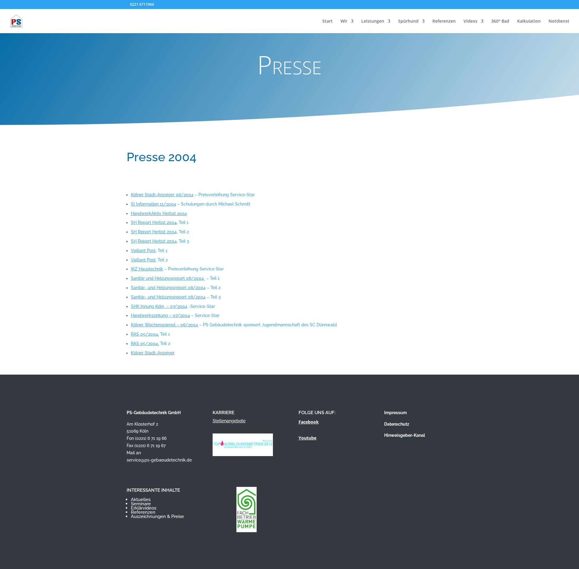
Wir (343, 21)
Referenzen (444, 21)
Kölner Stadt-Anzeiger (153, 352)
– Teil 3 (176, 297)
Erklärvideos (143, 508)
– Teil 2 (175, 287)
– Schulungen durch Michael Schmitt (190, 204)
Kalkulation (529, 21)
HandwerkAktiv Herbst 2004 (159, 213)
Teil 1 (150, 334)
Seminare (141, 504)
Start (327, 21)
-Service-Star (173, 306)
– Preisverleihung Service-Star (193, 194)
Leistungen (372, 21)
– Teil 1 (175, 278)
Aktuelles (140, 499)
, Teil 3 (160, 241)
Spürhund (408, 21)
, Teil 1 (159, 222)
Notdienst (559, 21)
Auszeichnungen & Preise (157, 516)
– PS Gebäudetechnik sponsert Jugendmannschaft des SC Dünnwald (234, 324)
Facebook (309, 422)
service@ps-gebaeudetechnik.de (159, 460)
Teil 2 (150, 343)
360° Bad (500, 21)
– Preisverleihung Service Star (177, 269)
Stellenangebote (229, 420)
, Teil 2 (160, 231)
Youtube (307, 438)
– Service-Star (175, 315)
